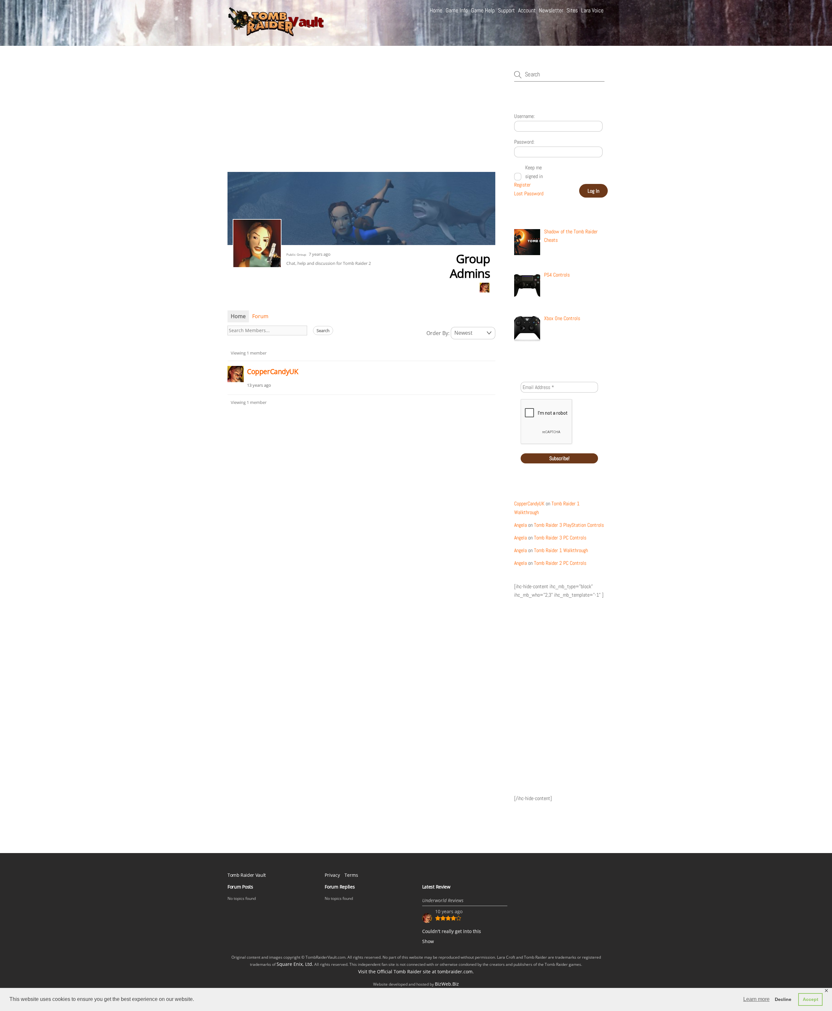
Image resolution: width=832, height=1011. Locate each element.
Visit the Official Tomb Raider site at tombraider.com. (416, 971)
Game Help (483, 10)
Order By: (437, 332)
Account (527, 10)
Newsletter (551, 10)
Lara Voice (592, 10)
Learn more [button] (756, 999)
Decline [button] (783, 999)
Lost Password (528, 193)
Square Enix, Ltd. (295, 964)
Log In (593, 191)
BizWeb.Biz (447, 984)
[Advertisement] (361, 119)
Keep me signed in (534, 171)
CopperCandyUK (272, 371)
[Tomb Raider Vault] (276, 33)
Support (506, 10)
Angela (520, 525)
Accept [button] (810, 999)
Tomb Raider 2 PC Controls (560, 563)
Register (522, 184)
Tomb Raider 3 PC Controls (560, 537)
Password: (524, 141)
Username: (524, 116)
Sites (572, 10)
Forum (260, 316)
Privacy (332, 875)
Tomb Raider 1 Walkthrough (561, 550)
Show (428, 941)
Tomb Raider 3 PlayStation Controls (569, 525)
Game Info (457, 10)
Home (436, 10)
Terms (351, 875)
